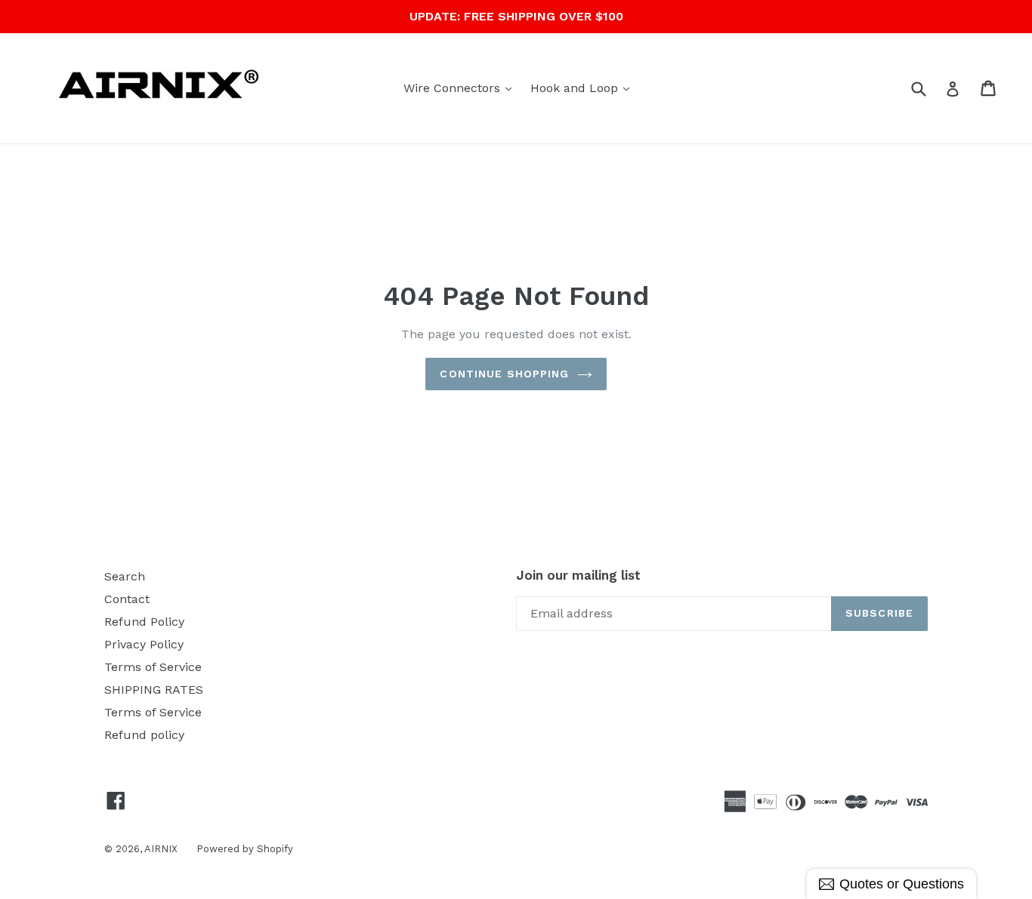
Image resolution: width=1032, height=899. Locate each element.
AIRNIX (161, 848)
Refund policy (144, 735)
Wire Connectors (461, 87)
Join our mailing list (578, 575)
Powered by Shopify (244, 848)
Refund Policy (144, 621)
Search (124, 576)
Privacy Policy (144, 644)
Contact (127, 599)
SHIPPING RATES (153, 689)
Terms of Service (153, 667)
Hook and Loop (583, 87)
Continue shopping (504, 374)
